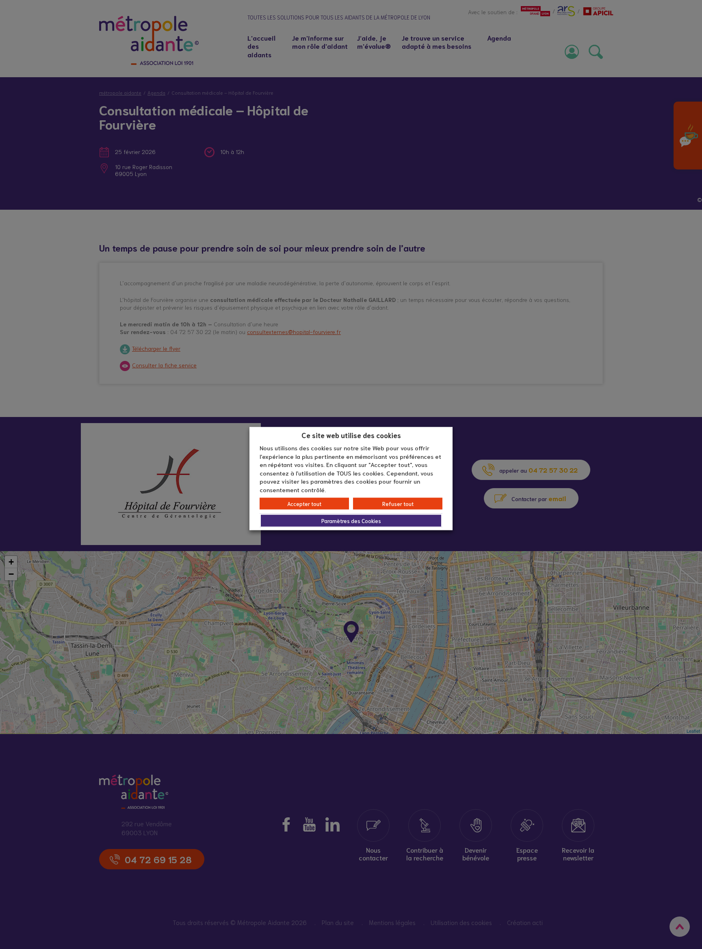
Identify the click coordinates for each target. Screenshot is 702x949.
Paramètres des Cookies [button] (351, 520)
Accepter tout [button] (304, 503)
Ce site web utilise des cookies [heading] (351, 434)
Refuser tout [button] (398, 503)
